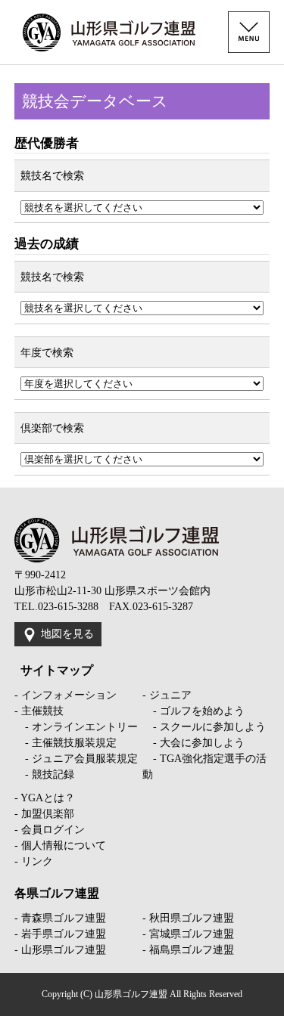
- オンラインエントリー (76, 727)
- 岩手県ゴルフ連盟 (60, 934)
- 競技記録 (44, 774)
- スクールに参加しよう (204, 727)
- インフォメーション (65, 695)
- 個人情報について (60, 845)
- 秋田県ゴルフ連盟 (188, 918)
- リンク (33, 861)
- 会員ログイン (49, 829)
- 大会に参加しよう (193, 742)
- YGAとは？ (44, 798)
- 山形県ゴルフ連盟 (60, 950)
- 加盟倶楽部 (44, 813)
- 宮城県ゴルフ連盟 (188, 934)
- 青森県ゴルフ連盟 (60, 918)
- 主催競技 (39, 711)
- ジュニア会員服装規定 (76, 758)
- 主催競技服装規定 (65, 742)
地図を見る (67, 634)
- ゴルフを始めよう (193, 711)
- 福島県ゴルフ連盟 (188, 950)
